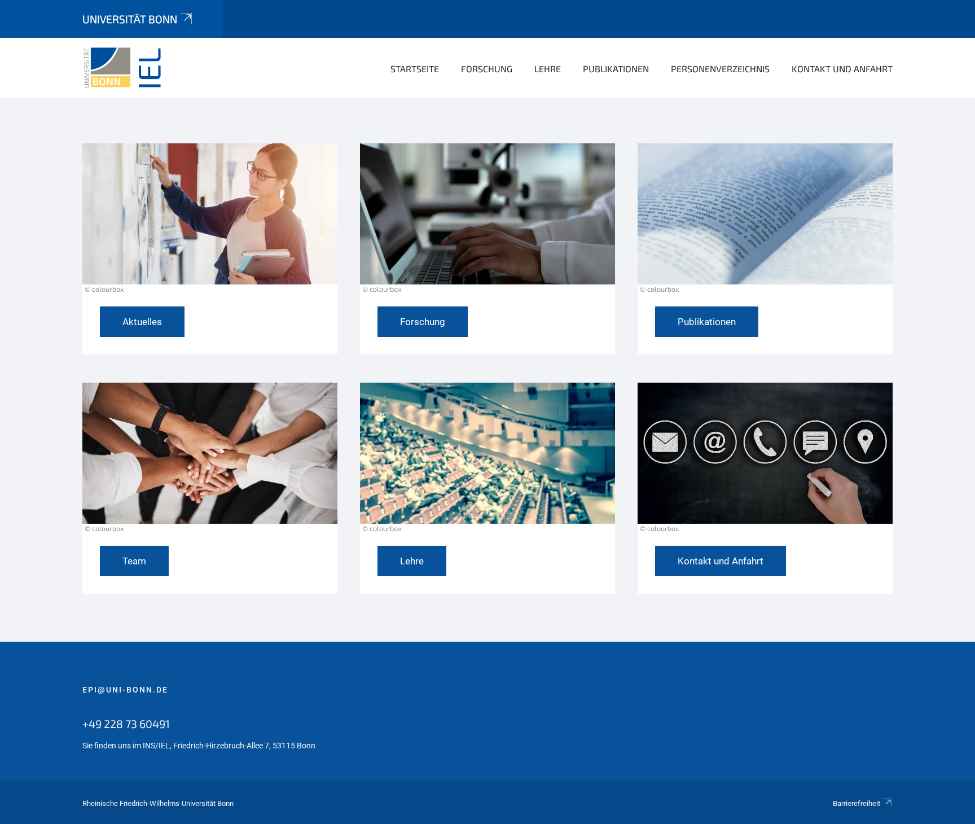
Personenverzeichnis (720, 68)
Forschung (486, 68)
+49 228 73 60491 (126, 723)
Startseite (414, 68)
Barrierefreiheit (856, 803)
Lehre (547, 68)
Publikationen (616, 68)
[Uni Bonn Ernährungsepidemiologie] (137, 67)
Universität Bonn (129, 18)
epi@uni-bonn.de (125, 689)
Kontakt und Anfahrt (842, 68)
